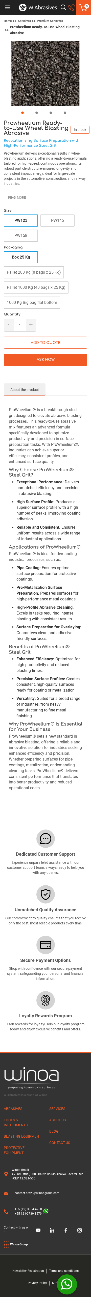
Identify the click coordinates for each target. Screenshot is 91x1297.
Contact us (59, 1143)
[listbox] (45, 229)
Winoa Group (19, 1244)
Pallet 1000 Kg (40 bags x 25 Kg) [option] (36, 287)
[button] (23, 112)
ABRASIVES (13, 1109)
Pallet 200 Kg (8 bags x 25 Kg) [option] (34, 272)
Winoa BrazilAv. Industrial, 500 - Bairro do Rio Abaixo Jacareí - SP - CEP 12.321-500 (47, 1174)
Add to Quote (45, 343)
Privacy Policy (37, 1283)
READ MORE (17, 197)
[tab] (25, 389)
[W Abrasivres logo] (38, 7)
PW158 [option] (20, 235)
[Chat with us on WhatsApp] (67, 1284)
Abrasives (24, 21)
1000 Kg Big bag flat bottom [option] (32, 302)
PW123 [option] (20, 220)
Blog (54, 1131)
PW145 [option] (57, 220)
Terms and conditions (64, 1271)
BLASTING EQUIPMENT (22, 1136)
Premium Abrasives (50, 21)
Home (8, 21)
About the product (24, 390)
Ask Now (46, 360)
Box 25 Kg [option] (21, 257)
